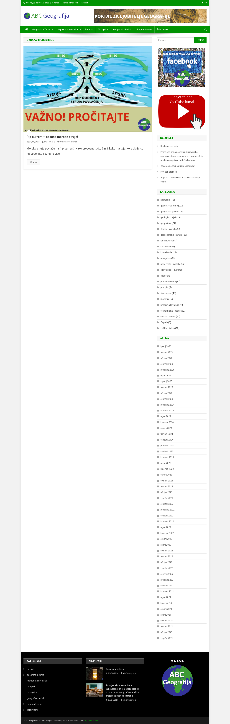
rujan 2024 (166, 416)
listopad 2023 (167, 457)
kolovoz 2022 (167, 533)
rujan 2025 (166, 375)
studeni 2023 (167, 451)
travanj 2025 (167, 387)
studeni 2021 (167, 585)
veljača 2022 (167, 568)
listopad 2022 (167, 521)
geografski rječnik (122, 29)
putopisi (89, 29)
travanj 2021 (167, 626)
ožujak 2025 (166, 393)
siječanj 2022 (167, 574)
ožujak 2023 (166, 492)
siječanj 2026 (167, 364)
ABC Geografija (129, 673)
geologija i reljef (168, 217)
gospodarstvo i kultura (171, 235)
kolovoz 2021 (167, 603)
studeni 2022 (167, 515)
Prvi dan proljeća (169, 172)
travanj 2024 (167, 434)
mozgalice (103, 29)
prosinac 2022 (167, 509)
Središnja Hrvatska (170, 305)
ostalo (164, 276)
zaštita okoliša (168, 328)
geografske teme (41, 29)
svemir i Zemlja (168, 316)
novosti (30, 669)
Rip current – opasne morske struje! (52, 137)
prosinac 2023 (167, 445)
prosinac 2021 (167, 580)
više (35, 162)
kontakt (85, 3)
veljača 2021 (167, 638)
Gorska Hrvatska (169, 229)
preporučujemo (144, 29)
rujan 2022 (166, 527)
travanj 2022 (167, 556)
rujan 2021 (166, 597)
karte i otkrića (167, 246)
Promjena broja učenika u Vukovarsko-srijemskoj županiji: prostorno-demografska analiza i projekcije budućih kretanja (182, 156)
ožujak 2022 (166, 562)
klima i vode (166, 252)
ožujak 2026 (166, 358)
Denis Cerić (49, 141)
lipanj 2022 (166, 545)
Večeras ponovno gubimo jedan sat (178, 166)
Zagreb (164, 322)
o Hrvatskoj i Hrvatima (171, 270)
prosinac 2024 (167, 404)
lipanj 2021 (166, 615)
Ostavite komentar (68, 142)
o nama (55, 3)
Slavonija (165, 299)
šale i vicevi (162, 29)
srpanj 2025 (166, 381)
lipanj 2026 (166, 346)
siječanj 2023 (167, 504)
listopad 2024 (167, 410)
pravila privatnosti (70, 3)
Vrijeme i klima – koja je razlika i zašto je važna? (180, 179)
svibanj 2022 (167, 550)
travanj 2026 (167, 352)
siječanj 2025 (167, 399)
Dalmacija (165, 200)
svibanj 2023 (167, 480)
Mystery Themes (92, 720)
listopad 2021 (167, 591)
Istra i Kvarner (167, 240)
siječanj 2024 (167, 439)
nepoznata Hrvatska (68, 29)
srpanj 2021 (166, 609)
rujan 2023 (166, 463)
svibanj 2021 (167, 620)
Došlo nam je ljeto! (169, 146)
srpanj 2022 (166, 539)
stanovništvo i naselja (171, 311)
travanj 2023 (167, 486)
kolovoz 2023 (167, 469)
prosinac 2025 (167, 370)
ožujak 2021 (166, 632)
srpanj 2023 (166, 474)
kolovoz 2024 (167, 422)
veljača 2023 (167, 498)
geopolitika (166, 223)
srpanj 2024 (166, 428)
